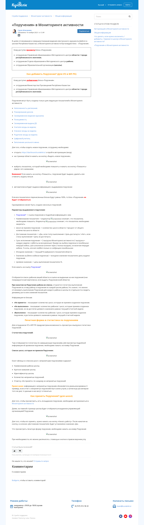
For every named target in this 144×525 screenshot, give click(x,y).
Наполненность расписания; (25, 108)
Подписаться (84, 31)
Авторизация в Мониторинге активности (111, 29)
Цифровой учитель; (22, 138)
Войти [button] (128, 5)
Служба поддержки (20, 16)
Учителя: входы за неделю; (25, 127)
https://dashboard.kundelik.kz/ (34, 152)
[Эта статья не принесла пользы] (19, 451)
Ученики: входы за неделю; (25, 131)
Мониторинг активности (41, 16)
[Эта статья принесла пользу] (14, 451)
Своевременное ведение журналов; (29, 116)
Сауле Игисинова (25, 30)
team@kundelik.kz (124, 506)
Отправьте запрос (41, 461)
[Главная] (19, 5)
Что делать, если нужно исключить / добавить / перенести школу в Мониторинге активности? (113, 39)
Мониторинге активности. (23, 403)
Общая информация (63, 16)
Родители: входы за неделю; (26, 135)
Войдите (15, 480)
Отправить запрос (115, 5)
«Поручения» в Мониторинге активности (111, 45)
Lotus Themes (30, 518)
